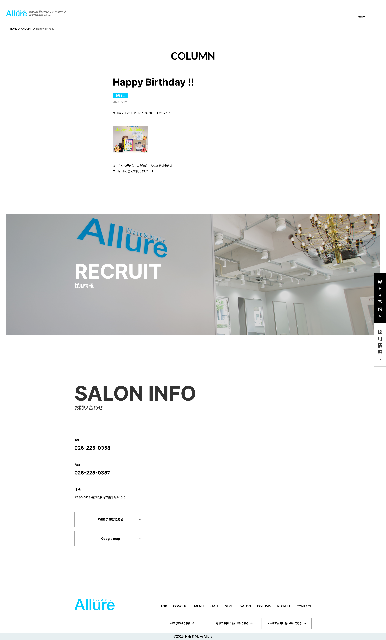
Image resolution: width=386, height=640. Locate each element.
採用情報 (379, 342)
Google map (110, 539)
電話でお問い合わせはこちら (232, 623)
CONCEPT (180, 606)
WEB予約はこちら (110, 519)
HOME (13, 28)
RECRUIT (284, 606)
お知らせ (120, 95)
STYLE (229, 606)
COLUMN (26, 28)
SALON (245, 606)
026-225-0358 (92, 448)
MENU (199, 606)
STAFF (214, 606)
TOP (164, 606)
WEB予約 (379, 296)
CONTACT (304, 606)
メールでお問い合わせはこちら (284, 623)
